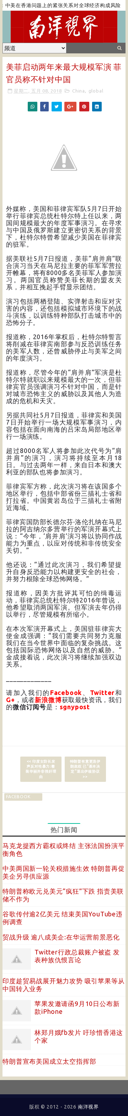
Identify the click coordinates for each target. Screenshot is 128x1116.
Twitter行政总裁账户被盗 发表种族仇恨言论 (77, 955)
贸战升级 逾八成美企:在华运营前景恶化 (60, 937)
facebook (18, 796)
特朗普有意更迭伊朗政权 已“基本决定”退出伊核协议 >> (85, 768)
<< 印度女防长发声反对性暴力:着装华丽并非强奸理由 (41, 768)
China (78, 90)
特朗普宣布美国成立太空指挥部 (49, 1061)
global (96, 90)
